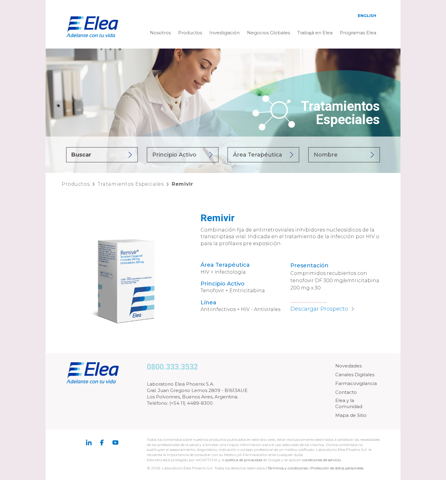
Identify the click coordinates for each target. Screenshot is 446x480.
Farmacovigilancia (356, 383)
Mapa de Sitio (351, 415)
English (367, 15)
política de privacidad (244, 460)
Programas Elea (358, 32)
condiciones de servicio (321, 460)
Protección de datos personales (336, 468)
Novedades (348, 366)
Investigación (224, 32)
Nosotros (160, 32)
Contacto (346, 392)
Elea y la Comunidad (348, 403)
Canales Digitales (354, 374)
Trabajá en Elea (315, 32)
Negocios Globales (268, 32)
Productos (190, 32)
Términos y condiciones (288, 468)
